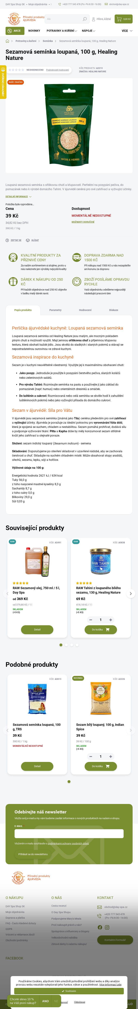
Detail (37, 629)
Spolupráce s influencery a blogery (70, 931)
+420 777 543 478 (116, 916)
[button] (61, 645)
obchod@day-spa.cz (115, 907)
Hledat (84, 19)
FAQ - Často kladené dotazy (21, 923)
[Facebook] (100, 926)
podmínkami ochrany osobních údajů (68, 843)
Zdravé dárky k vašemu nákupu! (69, 944)
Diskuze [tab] (113, 310)
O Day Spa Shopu (61, 912)
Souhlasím (70, 991)
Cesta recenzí (58, 905)
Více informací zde (110, 984)
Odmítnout (79, 1002)
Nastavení (62, 1002)
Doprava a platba (15, 917)
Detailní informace (17, 196)
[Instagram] (107, 926)
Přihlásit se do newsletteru (33, 854)
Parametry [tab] (55, 310)
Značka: (92, 71)
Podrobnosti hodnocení (57, 70)
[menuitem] (15, 31)
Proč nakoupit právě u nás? (66, 924)
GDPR (9, 929)
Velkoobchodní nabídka (64, 937)
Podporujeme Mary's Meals (66, 918)
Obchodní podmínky (17, 940)
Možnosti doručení (83, 222)
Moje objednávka (37, 4)
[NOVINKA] (100, 698)
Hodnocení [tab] (85, 310)
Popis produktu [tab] (23, 310)
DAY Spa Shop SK (15, 4)
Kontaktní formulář (115, 940)
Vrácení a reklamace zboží (20, 934)
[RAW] (100, 561)
